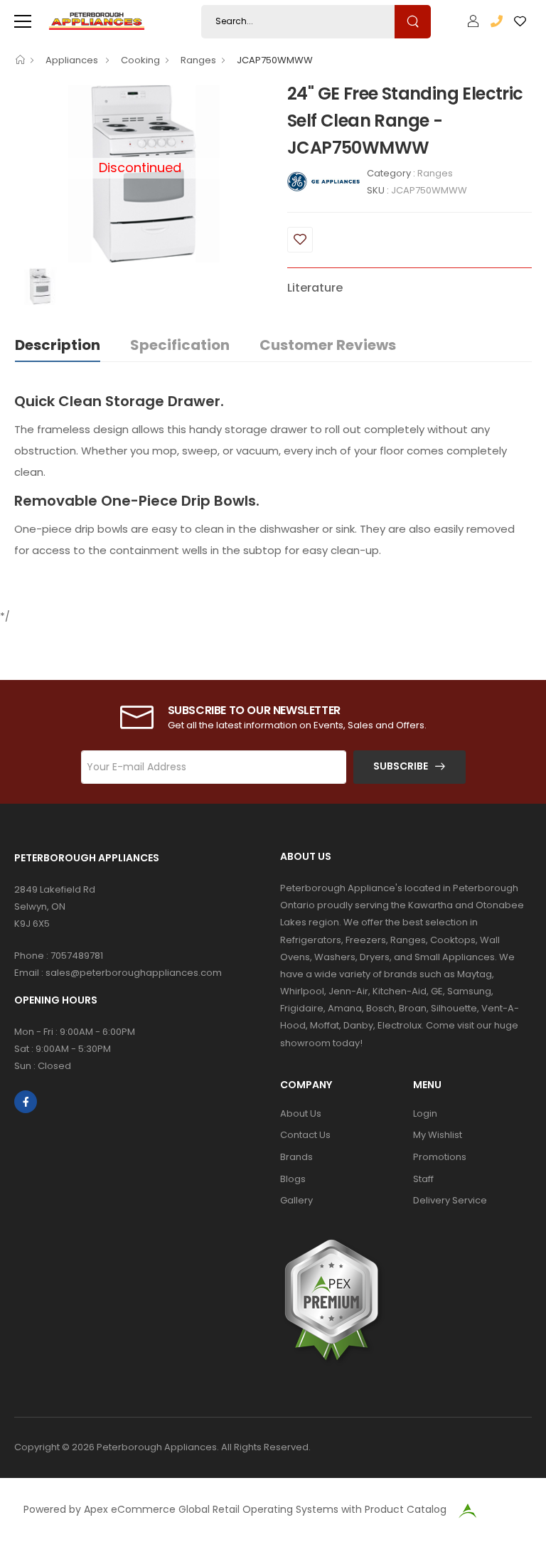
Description (57, 345)
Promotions (439, 1157)
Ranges (198, 60)
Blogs (293, 1179)
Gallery (296, 1200)
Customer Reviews (327, 345)
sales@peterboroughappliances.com (134, 972)
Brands (296, 1157)
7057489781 (76, 955)
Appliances (73, 60)
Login (425, 1113)
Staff (423, 1179)
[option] (39, 286)
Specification (180, 345)
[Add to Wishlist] (300, 239)
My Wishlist (437, 1135)
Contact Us (305, 1135)
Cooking (140, 60)
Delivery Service (450, 1200)
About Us (300, 1113)
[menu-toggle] (22, 21)
